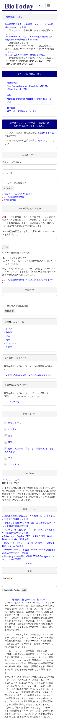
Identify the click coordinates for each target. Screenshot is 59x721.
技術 (10, 441)
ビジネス (12, 429)
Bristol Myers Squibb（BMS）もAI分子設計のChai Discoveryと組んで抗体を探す (27, 538)
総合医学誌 (12, 82)
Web (6, 590)
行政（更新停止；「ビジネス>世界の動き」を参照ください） (29, 450)
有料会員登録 (10, 199)
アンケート (11, 343)
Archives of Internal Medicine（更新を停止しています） (29, 100)
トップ (9, 328)
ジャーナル (13, 464)
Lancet (17, 88)
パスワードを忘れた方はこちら (18, 193)
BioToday (15, 590)
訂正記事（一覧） (14, 17)
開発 (10, 435)
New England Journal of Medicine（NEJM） (28, 86)
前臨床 (9, 332)
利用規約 (16, 599)
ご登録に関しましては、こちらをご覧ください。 (28, 374)
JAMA (10, 88)
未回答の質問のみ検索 (17, 305)
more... (29, 562)
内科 (9, 95)
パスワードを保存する (15, 183)
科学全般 (11, 107)
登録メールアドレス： (12, 162)
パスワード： (8, 172)
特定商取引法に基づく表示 (34, 599)
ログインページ (12, 401)
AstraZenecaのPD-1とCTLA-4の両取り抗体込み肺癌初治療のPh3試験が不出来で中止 (28, 38)
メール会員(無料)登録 (14, 196)
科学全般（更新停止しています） (23, 111)
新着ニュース (14, 422)
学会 (10, 457)
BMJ (25, 88)
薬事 (8, 339)
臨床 (8, 335)
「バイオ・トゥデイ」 (12, 480)
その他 (9, 346)
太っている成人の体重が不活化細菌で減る (25, 54)
